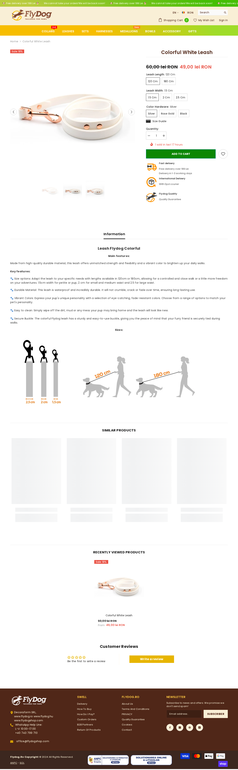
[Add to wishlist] (223, 154)
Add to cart (181, 154)
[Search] (213, 12)
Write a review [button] (151, 659)
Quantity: (152, 129)
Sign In (223, 20)
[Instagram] (179, 727)
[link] (36, 510)
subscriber (215, 714)
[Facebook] (169, 727)
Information (114, 234)
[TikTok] (199, 727)
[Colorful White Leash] (119, 585)
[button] (13, 112)
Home (14, 41)
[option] (72, 112)
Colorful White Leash (119, 615)
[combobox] (210, 12)
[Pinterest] (189, 727)
